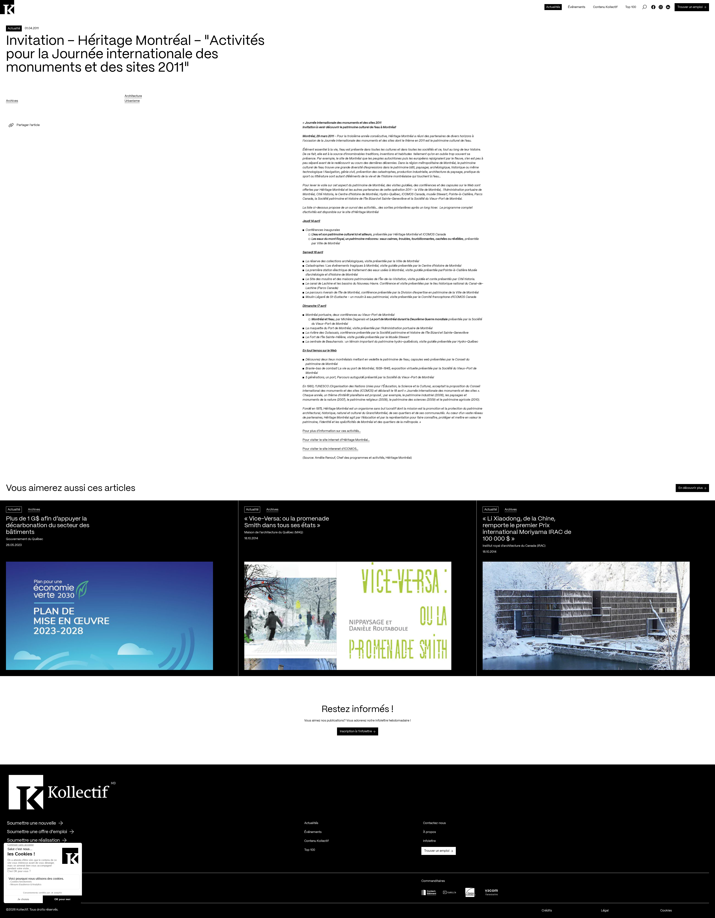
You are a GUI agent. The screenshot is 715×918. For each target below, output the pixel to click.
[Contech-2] (428, 892)
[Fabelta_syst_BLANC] (449, 892)
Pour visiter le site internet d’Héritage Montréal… (336, 440)
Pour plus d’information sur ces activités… (332, 431)
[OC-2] (470, 892)
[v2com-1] (491, 892)
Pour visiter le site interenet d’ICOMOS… (330, 449)
